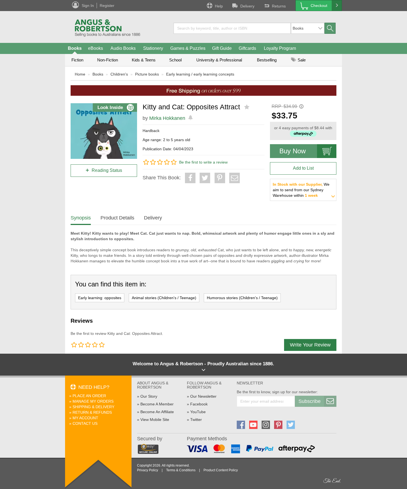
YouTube (198, 412)
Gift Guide (222, 48)
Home (80, 74)
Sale (301, 60)
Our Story (148, 396)
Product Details (117, 218)
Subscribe (309, 401)
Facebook (199, 404)
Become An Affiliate (157, 412)
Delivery (247, 6)
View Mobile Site (154, 419)
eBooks (95, 48)
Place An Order (89, 396)
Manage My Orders (93, 401)
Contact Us (85, 423)
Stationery (153, 48)
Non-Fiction (107, 60)
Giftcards (247, 48)
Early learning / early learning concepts (200, 74)
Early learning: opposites (99, 298)
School (175, 60)
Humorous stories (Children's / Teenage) (242, 298)
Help (219, 6)
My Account (85, 418)
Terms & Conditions (180, 470)
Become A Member (157, 404)
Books (75, 48)
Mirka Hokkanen (167, 118)
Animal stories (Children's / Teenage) (164, 298)
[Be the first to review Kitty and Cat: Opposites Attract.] (247, 107)
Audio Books (123, 48)
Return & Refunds (92, 412)
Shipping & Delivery (93, 407)
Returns (279, 6)
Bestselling (267, 60)
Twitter (196, 419)
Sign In (88, 5)
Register (107, 5)
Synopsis (81, 218)
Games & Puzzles (187, 48)
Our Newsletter (203, 396)
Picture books (147, 74)
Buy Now (292, 151)
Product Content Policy (221, 470)
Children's (119, 74)
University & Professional (219, 60)
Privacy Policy (147, 470)
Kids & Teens (144, 60)
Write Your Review (310, 345)
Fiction (77, 60)
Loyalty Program (280, 48)
